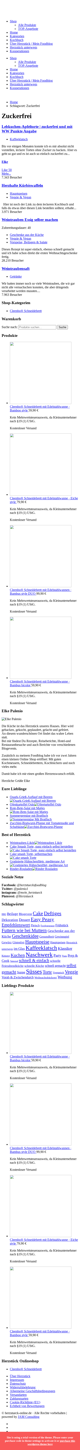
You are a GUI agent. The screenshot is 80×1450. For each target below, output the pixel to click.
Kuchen (18, 955)
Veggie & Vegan (20, 197)
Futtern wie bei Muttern (24, 930)
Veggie (71, 971)
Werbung (65, 977)
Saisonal (14, 961)
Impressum (17, 1380)
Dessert (24, 920)
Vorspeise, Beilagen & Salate (28, 242)
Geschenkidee (25, 936)
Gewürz (7, 942)
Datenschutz (18, 1383)
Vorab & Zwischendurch (18, 977)
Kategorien (17, 36)
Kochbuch (16, 40)
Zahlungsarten (19, 1398)
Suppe (21, 972)
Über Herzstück (20, 1376)
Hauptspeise (37, 941)
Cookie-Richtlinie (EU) (25, 1402)
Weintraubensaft (16, 268)
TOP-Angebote (28, 28)
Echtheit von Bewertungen (27, 1406)
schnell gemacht (55, 965)
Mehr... (6, 173)
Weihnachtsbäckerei (45, 977)
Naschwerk (39, 954)
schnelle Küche (34, 965)
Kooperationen (19, 51)
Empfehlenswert (16, 924)
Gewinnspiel (62, 936)
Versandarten (18, 1395)
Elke (5, 162)
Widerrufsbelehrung (22, 1387)
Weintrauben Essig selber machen (30, 219)
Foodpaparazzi (48, 926)
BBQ (4, 914)
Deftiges (52, 913)
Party (57, 955)
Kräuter (6, 955)
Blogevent (25, 914)
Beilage (12, 914)
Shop (13, 21)
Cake (38, 913)
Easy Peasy (42, 919)
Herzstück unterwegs (23, 47)
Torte (47, 971)
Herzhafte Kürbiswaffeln (22, 185)
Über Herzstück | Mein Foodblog (31, 43)
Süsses (34, 971)
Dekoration (10, 920)
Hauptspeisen (18, 193)
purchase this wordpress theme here (51, 1442)
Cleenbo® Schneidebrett (26, 311)
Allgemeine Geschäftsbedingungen (32, 1391)
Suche (62, 327)
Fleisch (35, 925)
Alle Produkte (27, 25)
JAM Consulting (28, 1416)
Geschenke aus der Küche (27, 235)
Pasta (64, 956)
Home (14, 32)
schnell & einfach (34, 960)
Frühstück (61, 925)
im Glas (19, 949)
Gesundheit (46, 936)
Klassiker (65, 948)
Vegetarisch (58, 972)
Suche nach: (9, 327)
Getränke (16, 276)
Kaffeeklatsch (19, 139)
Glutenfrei (18, 942)
